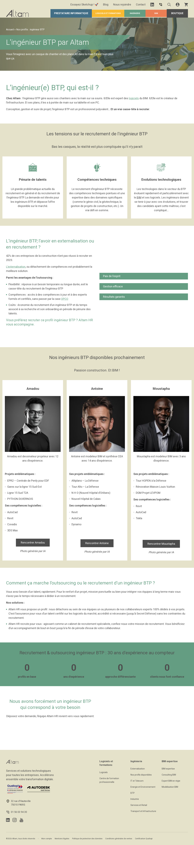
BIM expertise (168, 768)
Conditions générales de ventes (118, 839)
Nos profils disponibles (141, 775)
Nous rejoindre (122, 4)
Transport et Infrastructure (143, 811)
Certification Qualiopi (143, 839)
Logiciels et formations (108, 13)
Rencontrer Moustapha (161, 543)
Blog (105, 4)
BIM (156, 13)
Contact (141, 4)
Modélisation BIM (170, 787)
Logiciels (103, 772)
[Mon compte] (177, 4)
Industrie (134, 799)
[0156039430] (160, 4)
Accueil (10, 29)
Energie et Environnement (142, 787)
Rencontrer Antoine (97, 543)
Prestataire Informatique (71, 13)
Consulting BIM (169, 775)
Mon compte (46, 839)
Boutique (177, 13)
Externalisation (137, 768)
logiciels (134, 98)
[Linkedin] (152, 4)
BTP (132, 793)
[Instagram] (14, 820)
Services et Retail (138, 805)
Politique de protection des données (87, 839)
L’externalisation (15, 266)
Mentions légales (62, 839)
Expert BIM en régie (171, 781)
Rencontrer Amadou (33, 542)
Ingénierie (135, 13)
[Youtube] (21, 820)
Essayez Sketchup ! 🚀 (84, 4)
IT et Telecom (137, 781)
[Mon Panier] (186, 4)
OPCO (64, 298)
